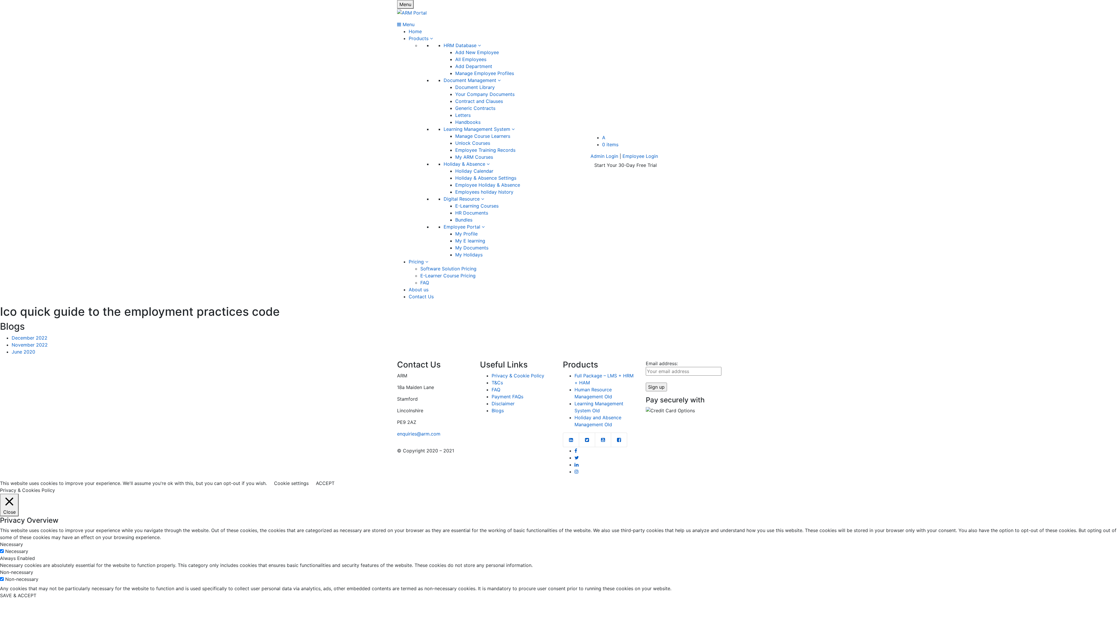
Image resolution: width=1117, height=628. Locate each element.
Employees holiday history (484, 192)
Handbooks (468, 122)
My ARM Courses (474, 157)
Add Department (473, 66)
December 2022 (29, 338)
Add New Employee (477, 52)
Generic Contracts (475, 108)
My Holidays (469, 255)
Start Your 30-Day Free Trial (625, 165)
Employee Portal (463, 227)
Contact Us (421, 296)
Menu (405, 4)
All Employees (470, 59)
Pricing (417, 262)
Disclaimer (503, 403)
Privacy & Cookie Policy (518, 376)
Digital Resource (462, 199)
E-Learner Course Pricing (448, 276)
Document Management (471, 80)
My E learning (470, 241)
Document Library (475, 87)
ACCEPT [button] (325, 483)
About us (418, 289)
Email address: (662, 363)
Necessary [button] (11, 544)
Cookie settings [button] (291, 483)
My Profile (466, 234)
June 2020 (23, 352)
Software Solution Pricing (448, 269)
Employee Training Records (485, 150)
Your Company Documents (485, 94)
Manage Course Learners (482, 136)
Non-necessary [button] (16, 572)
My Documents (471, 248)
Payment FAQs (507, 396)
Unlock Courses (472, 143)
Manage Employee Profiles (484, 73)
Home (415, 31)
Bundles (463, 220)
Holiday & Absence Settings (485, 178)
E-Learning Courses (477, 206)
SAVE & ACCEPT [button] (18, 595)
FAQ (424, 283)
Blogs (498, 410)
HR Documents (471, 213)
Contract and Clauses (479, 101)
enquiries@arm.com (418, 434)
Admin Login (604, 156)
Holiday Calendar (474, 171)
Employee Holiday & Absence (487, 185)
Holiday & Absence (465, 164)
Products (419, 38)
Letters (463, 115)
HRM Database (461, 45)
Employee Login (640, 156)
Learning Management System (478, 129)
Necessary (16, 551)
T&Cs (497, 383)
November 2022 (30, 345)
